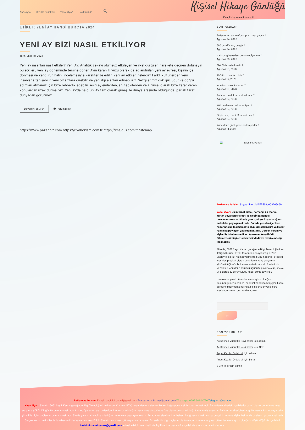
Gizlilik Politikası (45, 11)
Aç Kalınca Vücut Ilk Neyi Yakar (235, 340)
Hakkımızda (85, 11)
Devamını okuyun (36, 110)
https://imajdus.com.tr (121, 130)
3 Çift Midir (223, 365)
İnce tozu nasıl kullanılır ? (231, 85)
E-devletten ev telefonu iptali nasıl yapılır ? (241, 35)
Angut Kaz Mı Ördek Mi (230, 353)
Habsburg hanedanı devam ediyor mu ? (239, 55)
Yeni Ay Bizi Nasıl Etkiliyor (83, 44)
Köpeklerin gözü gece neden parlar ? (238, 125)
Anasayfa (25, 11)
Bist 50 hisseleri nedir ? (230, 65)
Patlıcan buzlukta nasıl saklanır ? (236, 95)
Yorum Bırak (64, 108)
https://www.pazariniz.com (41, 130)
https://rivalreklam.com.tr (82, 130)
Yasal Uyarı (66, 11)
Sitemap (145, 130)
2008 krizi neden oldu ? (230, 75)
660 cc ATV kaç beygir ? (231, 45)
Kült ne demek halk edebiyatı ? (234, 105)
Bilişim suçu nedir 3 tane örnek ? (235, 115)
